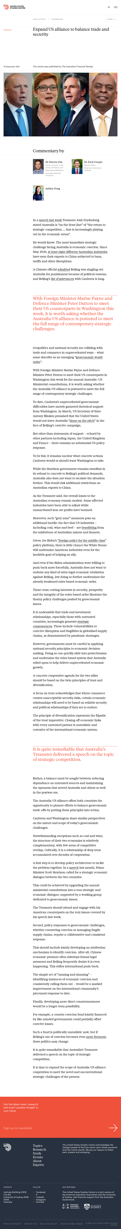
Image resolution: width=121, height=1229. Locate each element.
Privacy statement (12, 1224)
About (37, 1161)
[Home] (7, 7)
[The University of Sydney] (92, 1207)
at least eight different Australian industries (77, 252)
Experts (38, 1164)
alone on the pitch (82, 420)
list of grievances (62, 279)
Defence (7, 30)
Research (39, 1149)
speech (74, 867)
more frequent (96, 1037)
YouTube (40, 1202)
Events (38, 1157)
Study (37, 1153)
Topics (37, 1145)
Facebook (40, 1192)
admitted (64, 269)
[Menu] (115, 7)
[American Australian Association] (70, 1206)
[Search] (109, 7)
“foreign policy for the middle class (81, 540)
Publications (39, 19)
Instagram (41, 1199)
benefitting (89, 527)
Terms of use (30, 1224)
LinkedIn (40, 1197)
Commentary (57, 19)
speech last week (50, 220)
